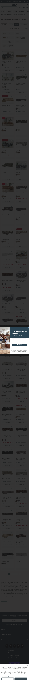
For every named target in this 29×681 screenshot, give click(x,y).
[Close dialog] (28, 327)
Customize (7, 678)
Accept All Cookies (20, 678)
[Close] (27, 665)
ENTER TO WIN (19, 344)
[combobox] (13, 342)
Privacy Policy (6, 676)
